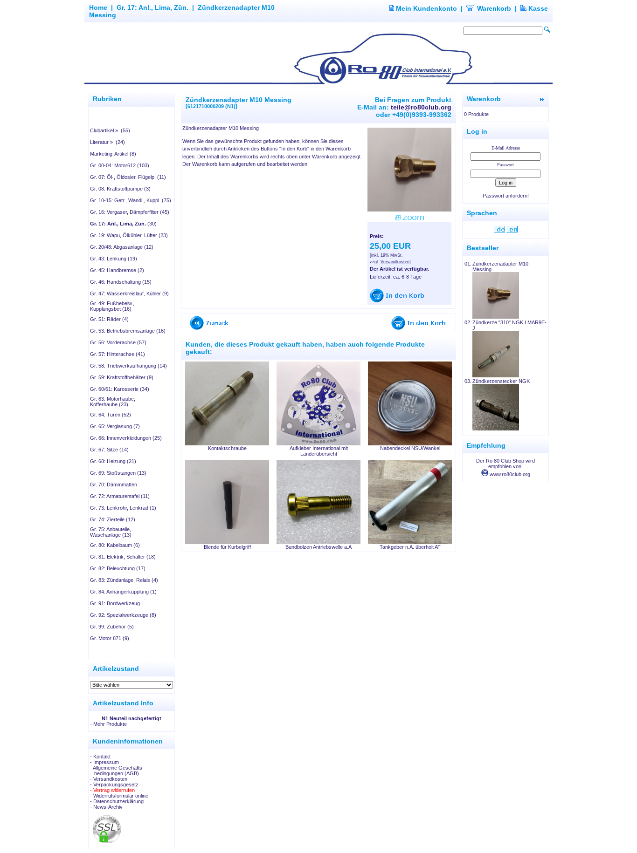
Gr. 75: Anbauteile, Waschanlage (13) (111, 532)
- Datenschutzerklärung (117, 801)
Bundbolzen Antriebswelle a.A (318, 547)
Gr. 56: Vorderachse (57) (118, 342)
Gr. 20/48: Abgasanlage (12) (121, 247)
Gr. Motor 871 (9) (109, 638)
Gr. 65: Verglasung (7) (115, 426)
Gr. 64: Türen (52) (110, 414)
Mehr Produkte (110, 724)
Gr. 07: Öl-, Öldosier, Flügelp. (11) (128, 177)
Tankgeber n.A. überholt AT (410, 547)
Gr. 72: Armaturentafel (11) (120, 496)
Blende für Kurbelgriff (227, 547)
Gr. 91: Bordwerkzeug (115, 603)
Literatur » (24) (107, 142)
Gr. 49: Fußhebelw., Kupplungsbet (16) (112, 306)
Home (98, 7)
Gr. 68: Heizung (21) (113, 461)
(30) (123, 223)
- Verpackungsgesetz (114, 784)
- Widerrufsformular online (119, 795)
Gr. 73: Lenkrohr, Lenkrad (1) (123, 508)
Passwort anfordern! (506, 195)
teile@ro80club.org (421, 107)
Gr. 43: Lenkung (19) (113, 258)
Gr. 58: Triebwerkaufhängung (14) (128, 365)
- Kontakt (100, 756)
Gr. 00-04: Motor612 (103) (119, 165)
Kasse (537, 8)
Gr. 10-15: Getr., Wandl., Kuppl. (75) (130, 200)
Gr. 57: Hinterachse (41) (117, 354)
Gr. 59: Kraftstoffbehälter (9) (121, 377)
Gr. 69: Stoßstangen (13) (118, 473)
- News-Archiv (106, 807)
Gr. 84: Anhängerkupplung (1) (123, 591)
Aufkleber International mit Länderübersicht (319, 451)
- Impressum (104, 762)
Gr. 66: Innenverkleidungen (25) (126, 438)
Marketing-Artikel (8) (113, 154)
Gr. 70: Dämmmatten (113, 484)
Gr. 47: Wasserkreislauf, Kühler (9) (129, 293)
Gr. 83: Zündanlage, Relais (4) (124, 580)
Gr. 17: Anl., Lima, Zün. (152, 7)
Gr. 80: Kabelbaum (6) (115, 545)
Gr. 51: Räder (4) (109, 319)
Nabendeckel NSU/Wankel (410, 448)
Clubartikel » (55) (110, 130)
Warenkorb (493, 8)
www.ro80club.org (509, 474)
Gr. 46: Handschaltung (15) (121, 282)
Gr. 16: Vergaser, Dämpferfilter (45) (129, 212)
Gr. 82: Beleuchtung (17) (117, 568)
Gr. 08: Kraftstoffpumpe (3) (120, 188)
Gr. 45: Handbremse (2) (117, 270)
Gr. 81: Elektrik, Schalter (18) (123, 557)
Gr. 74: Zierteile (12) (112, 519)
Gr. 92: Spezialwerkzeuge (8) (123, 615)
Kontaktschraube (227, 448)
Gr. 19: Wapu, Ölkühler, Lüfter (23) (129, 235)
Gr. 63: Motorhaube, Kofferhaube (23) (112, 401)
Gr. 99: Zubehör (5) (112, 626)
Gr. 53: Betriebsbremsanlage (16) (128, 331)
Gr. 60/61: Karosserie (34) (119, 389)
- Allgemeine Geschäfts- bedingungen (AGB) (117, 770)
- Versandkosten (108, 779)
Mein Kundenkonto (425, 8)
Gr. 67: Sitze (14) (109, 449)
